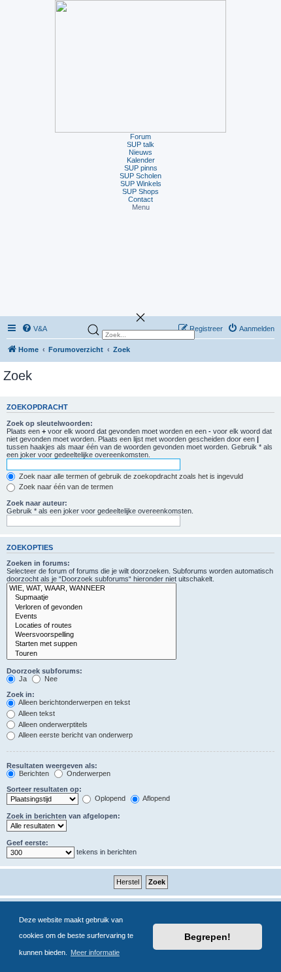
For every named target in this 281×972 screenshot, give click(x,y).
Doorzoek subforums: (44, 671)
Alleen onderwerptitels (52, 724)
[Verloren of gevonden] (91, 607)
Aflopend (155, 798)
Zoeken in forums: (38, 563)
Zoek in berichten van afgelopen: (63, 816)
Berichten (33, 773)
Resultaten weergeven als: (52, 766)
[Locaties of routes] (91, 625)
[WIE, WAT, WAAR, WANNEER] (91, 588)
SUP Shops (140, 191)
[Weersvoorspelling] (91, 635)
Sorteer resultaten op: (44, 789)
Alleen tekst (36, 713)
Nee (50, 679)
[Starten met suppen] (91, 644)
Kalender (141, 160)
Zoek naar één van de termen (65, 487)
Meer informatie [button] (95, 952)
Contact (140, 199)
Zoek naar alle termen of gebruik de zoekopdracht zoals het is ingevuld (130, 476)
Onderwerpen (87, 773)
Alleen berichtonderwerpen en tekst (73, 702)
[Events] (91, 616)
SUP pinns (140, 168)
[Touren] (91, 653)
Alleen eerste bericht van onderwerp (75, 735)
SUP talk (140, 144)
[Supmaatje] (91, 597)
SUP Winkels (140, 183)
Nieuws (140, 152)
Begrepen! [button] (207, 937)
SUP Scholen (140, 176)
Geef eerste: (27, 843)
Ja (22, 679)
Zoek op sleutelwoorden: (50, 423)
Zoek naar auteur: (37, 503)
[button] (140, 207)
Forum (140, 136)
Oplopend (109, 798)
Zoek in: (21, 694)
